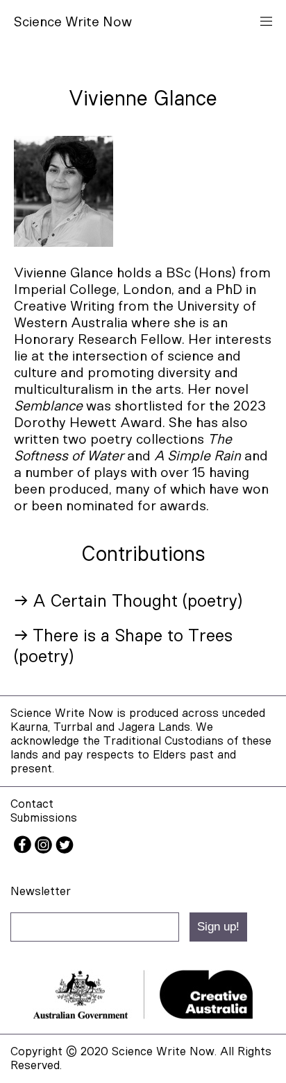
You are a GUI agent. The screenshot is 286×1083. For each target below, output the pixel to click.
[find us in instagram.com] (45, 850)
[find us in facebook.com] (24, 850)
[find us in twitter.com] (65, 850)
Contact (31, 804)
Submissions (43, 818)
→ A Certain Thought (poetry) (128, 601)
